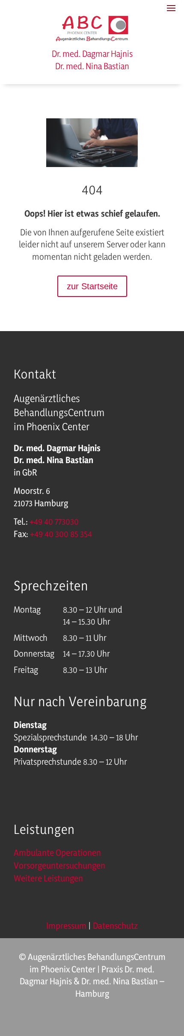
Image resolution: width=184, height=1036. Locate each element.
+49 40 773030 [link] (54, 521)
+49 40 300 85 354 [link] (61, 533)
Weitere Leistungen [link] (48, 879)
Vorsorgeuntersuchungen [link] (59, 867)
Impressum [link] (66, 925)
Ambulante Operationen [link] (57, 854)
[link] (92, 40)
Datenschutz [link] (115, 925)
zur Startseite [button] (92, 286)
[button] (175, 984)
